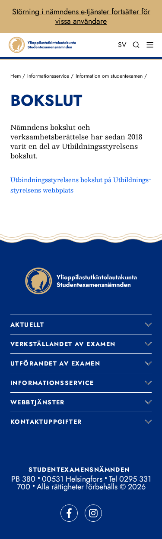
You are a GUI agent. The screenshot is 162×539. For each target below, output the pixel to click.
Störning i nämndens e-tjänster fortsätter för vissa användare (81, 16)
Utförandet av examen (55, 363)
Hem (15, 76)
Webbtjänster (37, 402)
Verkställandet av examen (63, 344)
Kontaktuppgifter (46, 421)
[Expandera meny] (148, 324)
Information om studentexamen (109, 76)
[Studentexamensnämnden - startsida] (81, 281)
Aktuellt (27, 324)
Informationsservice (48, 76)
